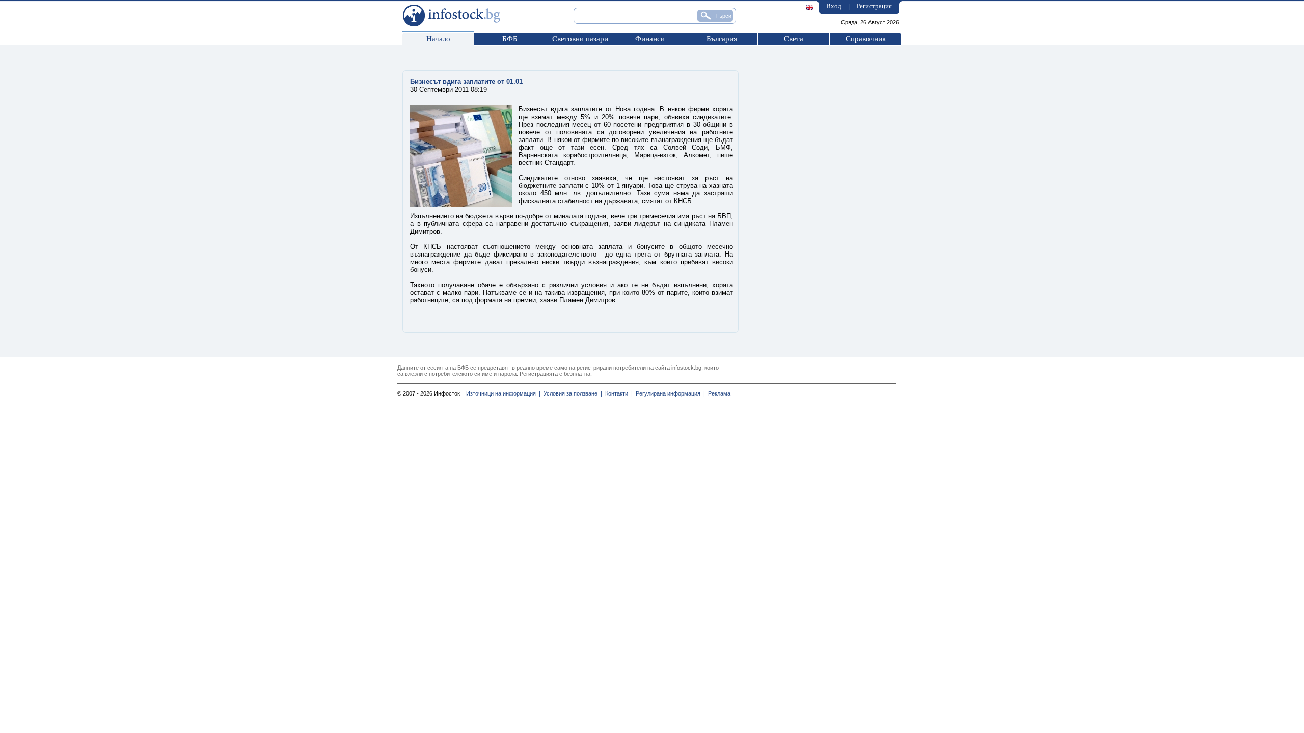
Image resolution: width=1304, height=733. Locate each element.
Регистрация (874, 6)
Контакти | (617, 393)
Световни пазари (580, 39)
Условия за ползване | (571, 393)
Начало (438, 39)
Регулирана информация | (669, 393)
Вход (833, 6)
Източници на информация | (503, 393)
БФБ (510, 39)
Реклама (717, 393)
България (722, 39)
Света (793, 39)
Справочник (866, 39)
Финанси (650, 39)
